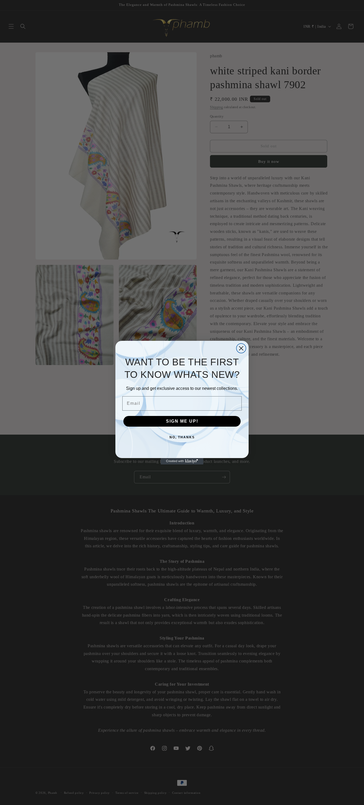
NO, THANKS (182, 437)
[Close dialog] (241, 348)
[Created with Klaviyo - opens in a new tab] (182, 461)
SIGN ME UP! (182, 421)
